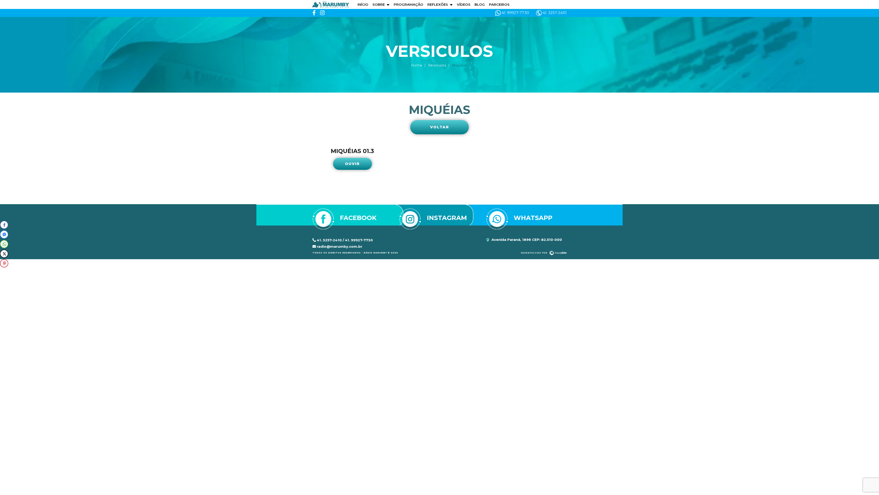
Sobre (378, 4)
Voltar (439, 127)
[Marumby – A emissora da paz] (330, 4)
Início (363, 4)
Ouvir (352, 164)
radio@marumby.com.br (339, 246)
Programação (408, 4)
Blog (480, 4)
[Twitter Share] (4, 254)
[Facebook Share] (4, 225)
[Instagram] (322, 13)
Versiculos (437, 65)
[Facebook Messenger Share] (4, 234)
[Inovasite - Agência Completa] (544, 252)
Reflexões (437, 4)
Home (416, 65)
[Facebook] (314, 13)
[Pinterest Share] (4, 263)
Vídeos (463, 4)
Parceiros (499, 4)
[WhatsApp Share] (4, 244)
